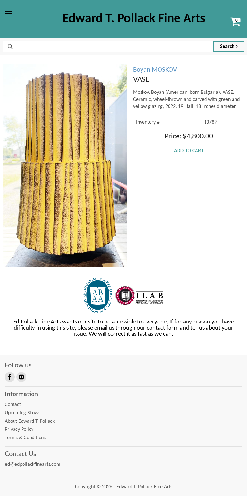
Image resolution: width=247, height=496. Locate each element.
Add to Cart (189, 151)
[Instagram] (21, 376)
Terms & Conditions (25, 437)
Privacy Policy (19, 429)
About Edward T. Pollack (30, 421)
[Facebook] (9, 376)
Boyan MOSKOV (155, 69)
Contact (13, 404)
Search (228, 46)
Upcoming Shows (22, 413)
